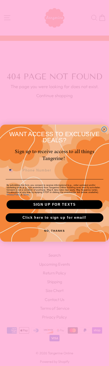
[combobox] (13, 170)
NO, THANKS (54, 230)
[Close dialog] (104, 129)
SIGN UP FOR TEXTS (54, 204)
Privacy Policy (13, 194)
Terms (26, 194)
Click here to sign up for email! (54, 217)
